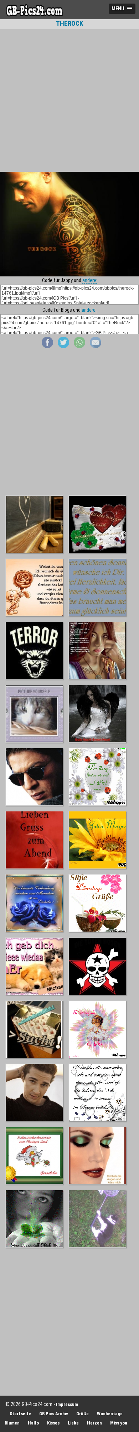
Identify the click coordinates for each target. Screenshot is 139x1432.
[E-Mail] (95, 346)
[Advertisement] (69, 100)
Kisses (53, 1423)
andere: (89, 280)
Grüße (82, 1413)
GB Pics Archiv (53, 1413)
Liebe (73, 1423)
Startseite (20, 1413)
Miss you (118, 1423)
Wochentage (110, 1413)
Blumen (12, 1423)
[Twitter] (63, 346)
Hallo (33, 1423)
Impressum (67, 1404)
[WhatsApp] (79, 346)
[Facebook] (47, 346)
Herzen (94, 1423)
